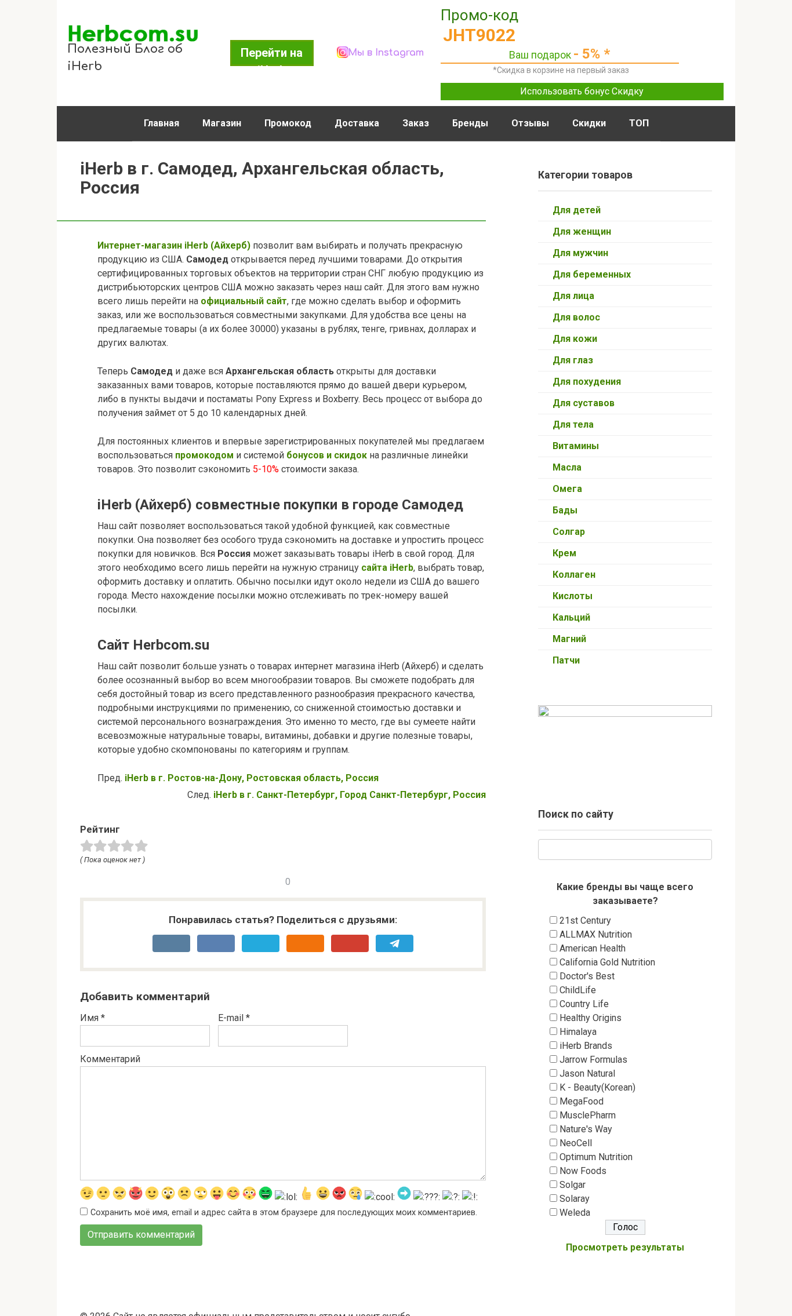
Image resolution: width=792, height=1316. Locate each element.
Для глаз (573, 360)
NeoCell (576, 1143)
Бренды (470, 123)
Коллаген (574, 574)
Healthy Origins (591, 1017)
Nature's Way (586, 1129)
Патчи (566, 660)
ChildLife (578, 990)
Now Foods (583, 1170)
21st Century (585, 920)
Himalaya (578, 1031)
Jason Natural (587, 1073)
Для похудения (587, 381)
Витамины (576, 445)
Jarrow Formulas (593, 1059)
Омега (567, 488)
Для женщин (582, 231)
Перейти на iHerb (272, 56)
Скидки (589, 123)
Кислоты (573, 596)
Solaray (575, 1198)
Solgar (573, 1184)
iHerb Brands (586, 1045)
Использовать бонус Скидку (582, 91)
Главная (161, 123)
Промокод (287, 123)
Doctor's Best (587, 976)
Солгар (569, 531)
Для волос (576, 317)
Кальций (571, 617)
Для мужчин (580, 252)
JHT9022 (479, 35)
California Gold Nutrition (607, 962)
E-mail (234, 1017)
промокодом (204, 455)
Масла (567, 467)
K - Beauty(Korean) (597, 1087)
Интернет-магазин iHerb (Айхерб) (173, 245)
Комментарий (110, 1059)
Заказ (415, 123)
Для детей (577, 210)
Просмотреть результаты (625, 1247)
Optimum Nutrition (596, 1156)
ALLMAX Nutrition (596, 934)
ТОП (639, 123)
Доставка (357, 123)
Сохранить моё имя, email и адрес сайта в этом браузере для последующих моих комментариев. (283, 1212)
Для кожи (575, 338)
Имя (92, 1017)
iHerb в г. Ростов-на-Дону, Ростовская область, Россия (252, 777)
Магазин (221, 123)
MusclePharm (588, 1115)
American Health (593, 948)
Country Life (584, 1003)
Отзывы (530, 123)
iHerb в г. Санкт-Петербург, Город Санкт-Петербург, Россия (349, 794)
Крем (564, 553)
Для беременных (592, 274)
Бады (565, 510)
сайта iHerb (387, 567)
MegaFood (582, 1101)
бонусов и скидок (325, 455)
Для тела (573, 424)
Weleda (575, 1212)
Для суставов (584, 403)
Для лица (573, 295)
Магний (569, 638)
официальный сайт (244, 301)
